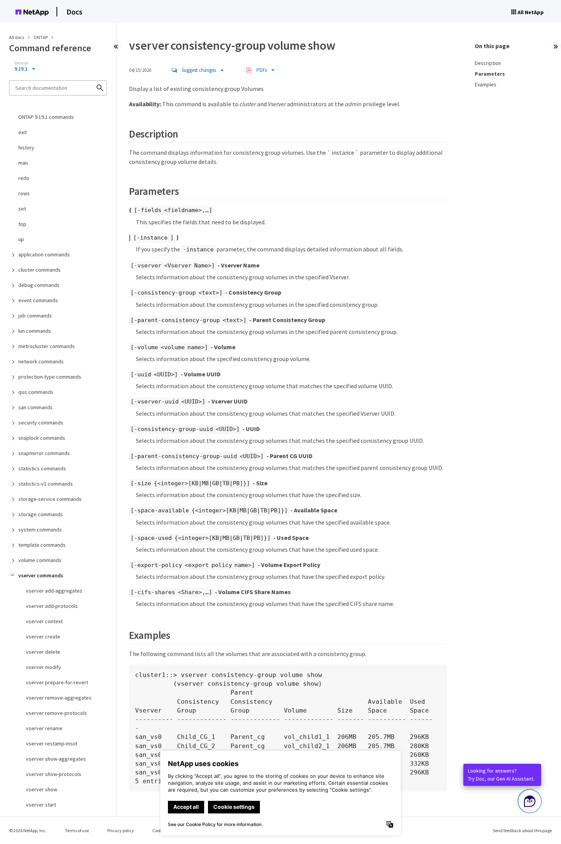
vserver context (44, 621)
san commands (35, 407)
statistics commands (42, 468)
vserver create (43, 636)
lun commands (34, 330)
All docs (16, 37)
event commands (38, 300)
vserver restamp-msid (51, 743)
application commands (44, 254)
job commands (35, 315)
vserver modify (43, 667)
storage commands (40, 514)
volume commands (39, 560)
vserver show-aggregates (56, 758)
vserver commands (40, 575)
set (22, 208)
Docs (74, 11)
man (23, 162)
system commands (40, 529)
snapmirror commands (44, 453)
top (22, 223)
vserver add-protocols (52, 606)
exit (22, 132)
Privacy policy (120, 830)
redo (23, 178)
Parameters (490, 73)
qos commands (35, 392)
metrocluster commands (46, 346)
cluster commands (39, 269)
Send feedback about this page (522, 830)
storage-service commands (50, 499)
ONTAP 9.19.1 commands (46, 116)
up (21, 239)
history (26, 147)
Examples (486, 84)
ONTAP (41, 37)
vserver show (41, 789)
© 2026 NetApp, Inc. (28, 830)
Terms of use (77, 830)
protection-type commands (49, 376)
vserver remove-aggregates (59, 697)
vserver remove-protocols (56, 713)
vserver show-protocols (53, 774)
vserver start (41, 804)
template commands (42, 544)
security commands (40, 422)
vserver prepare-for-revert (57, 682)
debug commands (39, 285)
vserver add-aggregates (54, 590)
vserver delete (43, 651)
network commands (41, 361)
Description (488, 63)
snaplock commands (41, 437)
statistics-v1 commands (45, 483)
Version (22, 63)
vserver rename (44, 728)
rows (24, 193)
